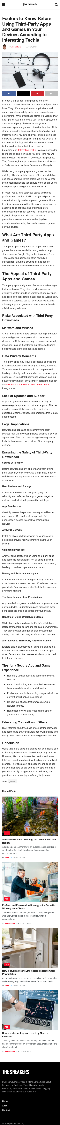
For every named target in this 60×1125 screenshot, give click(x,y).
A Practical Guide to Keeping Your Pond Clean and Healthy (29, 841)
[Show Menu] (3, 4)
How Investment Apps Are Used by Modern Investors (25, 1034)
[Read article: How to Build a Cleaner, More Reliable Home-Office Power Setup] (30, 948)
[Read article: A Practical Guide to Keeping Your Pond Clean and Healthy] (30, 816)
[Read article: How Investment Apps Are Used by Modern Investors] (30, 1010)
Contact (6, 1109)
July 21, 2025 (31, 46)
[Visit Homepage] (30, 4)
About (5, 1105)
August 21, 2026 (18, 858)
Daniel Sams (10, 923)
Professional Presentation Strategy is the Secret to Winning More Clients (28, 906)
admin (7, 858)
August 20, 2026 (18, 986)
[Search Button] (56, 4)
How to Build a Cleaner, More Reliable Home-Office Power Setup (28, 972)
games (12, 781)
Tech (7, 833)
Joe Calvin (16, 46)
